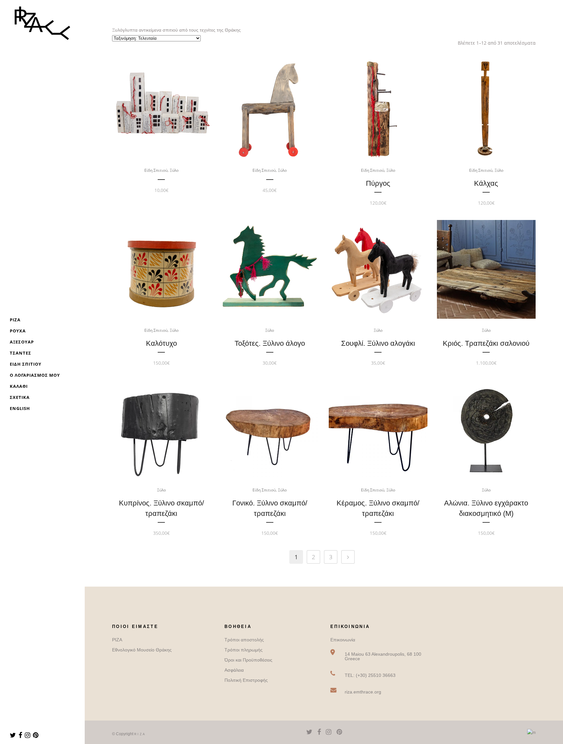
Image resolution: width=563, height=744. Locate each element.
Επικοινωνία (342, 639)
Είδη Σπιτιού (155, 170)
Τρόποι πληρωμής (243, 650)
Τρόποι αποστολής (244, 639)
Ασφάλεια (234, 670)
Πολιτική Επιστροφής (246, 680)
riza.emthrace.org (363, 692)
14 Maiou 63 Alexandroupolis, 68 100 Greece (383, 656)
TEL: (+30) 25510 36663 (370, 675)
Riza (140, 734)
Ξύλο (174, 170)
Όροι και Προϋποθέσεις (248, 660)
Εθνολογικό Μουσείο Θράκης (142, 650)
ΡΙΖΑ (117, 639)
